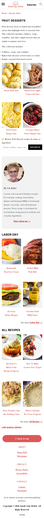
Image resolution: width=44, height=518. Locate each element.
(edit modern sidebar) (12, 427)
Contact (22, 487)
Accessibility (22, 473)
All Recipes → (35, 421)
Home (4, 13)
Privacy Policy (22, 469)
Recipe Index (15, 13)
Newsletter (22, 490)
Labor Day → (36, 322)
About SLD (22, 452)
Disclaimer (22, 456)
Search (35, 147)
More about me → (22, 221)
